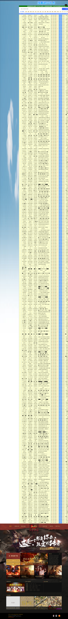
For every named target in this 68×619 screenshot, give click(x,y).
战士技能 (36, 586)
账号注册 (17, 560)
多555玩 (12, 614)
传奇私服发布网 (21, 614)
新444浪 (15, 614)
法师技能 (33, 586)
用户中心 (58, 526)
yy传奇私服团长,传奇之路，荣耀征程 (53, 558)
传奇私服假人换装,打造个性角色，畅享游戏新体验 (53, 562)
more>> (60, 553)
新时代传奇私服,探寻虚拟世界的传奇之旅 (53, 561)
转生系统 (30, 585)
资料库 (51, 526)
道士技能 (30, 586)
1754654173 (9, 614)
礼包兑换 (17, 563)
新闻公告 (17, 526)
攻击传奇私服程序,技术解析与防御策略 (53, 557)
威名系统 (36, 585)
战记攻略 (23, 526)
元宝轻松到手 (31, 589)
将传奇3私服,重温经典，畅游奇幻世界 (14, 607)
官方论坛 (10, 563)
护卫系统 (33, 585)
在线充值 (45, 526)
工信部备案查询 (10, 616)
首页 (10, 526)
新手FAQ (34, 589)
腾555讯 (17, 614)
